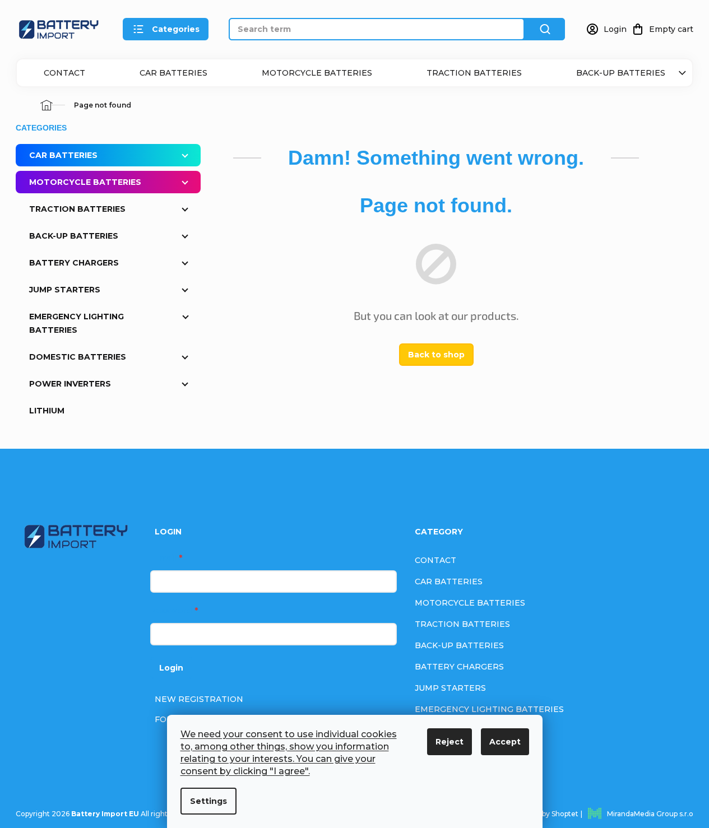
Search (545, 29)
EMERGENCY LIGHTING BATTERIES (76, 323)
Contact (64, 73)
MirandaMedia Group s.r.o (650, 814)
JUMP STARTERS (64, 290)
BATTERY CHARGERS (74, 263)
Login (171, 668)
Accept (505, 742)
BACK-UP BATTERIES (620, 73)
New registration (199, 699)
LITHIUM (46, 411)
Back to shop (436, 355)
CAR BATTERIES (173, 73)
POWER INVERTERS (70, 384)
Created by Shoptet (545, 814)
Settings (208, 801)
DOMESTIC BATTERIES (77, 357)
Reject (449, 742)
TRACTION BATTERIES (474, 73)
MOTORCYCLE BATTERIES (317, 73)
